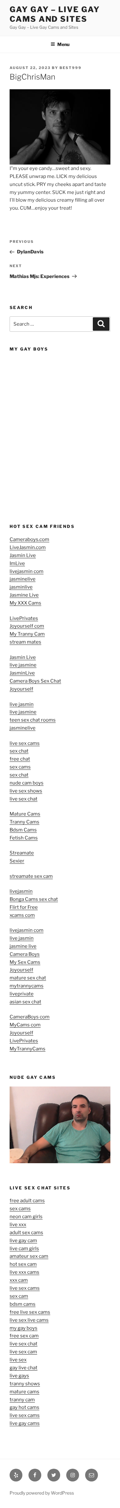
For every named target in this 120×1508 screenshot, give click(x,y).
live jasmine (23, 665)
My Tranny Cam (27, 634)
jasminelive (23, 579)
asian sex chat (25, 1002)
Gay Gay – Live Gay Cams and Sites (55, 14)
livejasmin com (27, 571)
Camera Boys (25, 954)
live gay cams (25, 1423)
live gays (19, 1376)
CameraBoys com (30, 1017)
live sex (18, 1360)
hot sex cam (23, 1264)
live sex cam (23, 1352)
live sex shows (26, 791)
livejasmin (21, 891)
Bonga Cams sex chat (34, 899)
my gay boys (23, 1328)
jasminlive (21, 587)
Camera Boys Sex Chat (35, 681)
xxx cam (19, 1280)
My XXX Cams (25, 603)
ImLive (17, 563)
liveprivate (22, 994)
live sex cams (25, 743)
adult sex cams (26, 1232)
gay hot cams (24, 1407)
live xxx (18, 1224)
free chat (20, 759)
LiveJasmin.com (28, 547)
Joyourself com (27, 626)
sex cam (19, 1296)
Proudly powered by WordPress (42, 1493)
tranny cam (22, 1400)
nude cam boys (27, 783)
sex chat (19, 751)
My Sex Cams (25, 962)
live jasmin (22, 704)
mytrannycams (27, 986)
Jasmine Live (24, 595)
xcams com (22, 915)
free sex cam (24, 1336)
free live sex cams (30, 1312)
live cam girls (24, 1248)
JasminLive (22, 673)
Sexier (17, 861)
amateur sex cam (29, 1256)
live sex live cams (29, 1320)
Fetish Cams (24, 838)
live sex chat (23, 799)
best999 (71, 68)
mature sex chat (28, 978)
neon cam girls (26, 1216)
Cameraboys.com (29, 539)
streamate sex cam (31, 876)
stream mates (25, 642)
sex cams (20, 767)
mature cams (24, 1392)
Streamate (22, 853)
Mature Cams (25, 814)
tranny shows (25, 1384)
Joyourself (21, 689)
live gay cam (23, 1240)
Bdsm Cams (23, 830)
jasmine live (23, 946)
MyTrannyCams (27, 1049)
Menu (63, 44)
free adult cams (27, 1200)
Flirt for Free (24, 907)
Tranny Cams (24, 822)
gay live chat (23, 1368)
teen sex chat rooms (33, 720)
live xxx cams (24, 1272)
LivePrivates (24, 618)
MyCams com (25, 1025)
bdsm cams (23, 1304)
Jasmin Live (23, 555)
